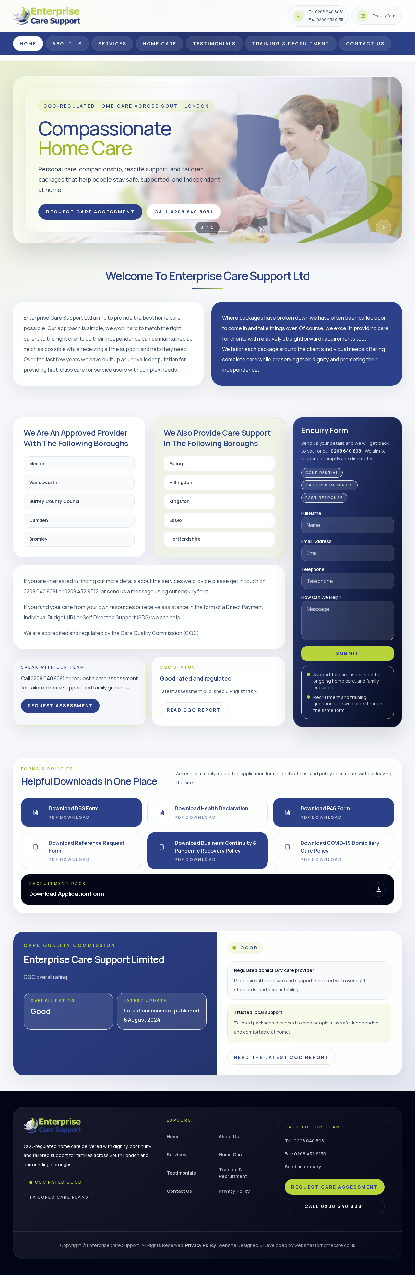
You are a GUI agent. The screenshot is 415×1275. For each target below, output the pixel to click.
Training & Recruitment (290, 43)
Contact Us (365, 43)
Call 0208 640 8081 (183, 212)
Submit (347, 653)
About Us (67, 43)
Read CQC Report (194, 710)
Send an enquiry (303, 1167)
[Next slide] (383, 227)
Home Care (159, 43)
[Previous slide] (31, 227)
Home (28, 43)
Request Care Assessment (90, 212)
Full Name (311, 513)
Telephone (313, 569)
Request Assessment (60, 705)
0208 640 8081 (347, 451)
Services (112, 43)
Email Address (316, 541)
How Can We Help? (321, 597)
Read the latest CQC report (281, 1057)
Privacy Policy (234, 1191)
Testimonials (214, 43)
